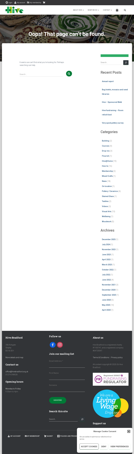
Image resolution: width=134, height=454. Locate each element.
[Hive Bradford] (14, 10)
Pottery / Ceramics (110, 191)
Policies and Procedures (70, 436)
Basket (50, 436)
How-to (105, 166)
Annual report (108, 81)
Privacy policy (117, 357)
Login (10, 3)
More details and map (14, 357)
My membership (35, 3)
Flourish (105, 156)
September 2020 (109, 295)
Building (105, 141)
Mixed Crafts (107, 176)
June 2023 (106, 255)
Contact (107, 10)
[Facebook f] (52, 344)
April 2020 (106, 310)
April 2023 (106, 259)
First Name (54, 373)
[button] (128, 431)
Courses (105, 146)
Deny (103, 446)
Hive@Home (107, 161)
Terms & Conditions (101, 357)
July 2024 (106, 244)
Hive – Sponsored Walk (112, 102)
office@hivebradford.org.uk (16, 372)
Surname (53, 385)
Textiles (105, 201)
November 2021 (109, 285)
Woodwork (106, 221)
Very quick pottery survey (113, 123)
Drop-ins (106, 151)
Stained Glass (108, 196)
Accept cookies (89, 446)
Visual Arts (106, 211)
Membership (107, 171)
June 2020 (106, 300)
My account (21, 3)
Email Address (56, 361)
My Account (15, 436)
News (104, 181)
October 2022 (107, 270)
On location (107, 186)
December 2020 (108, 290)
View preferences (119, 446)
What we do (93, 10)
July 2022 (106, 275)
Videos (105, 206)
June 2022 (106, 280)
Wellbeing (106, 216)
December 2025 (108, 239)
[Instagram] (59, 344)
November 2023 (109, 249)
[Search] (126, 62)
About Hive (77, 10)
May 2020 (106, 305)
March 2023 (107, 265)
